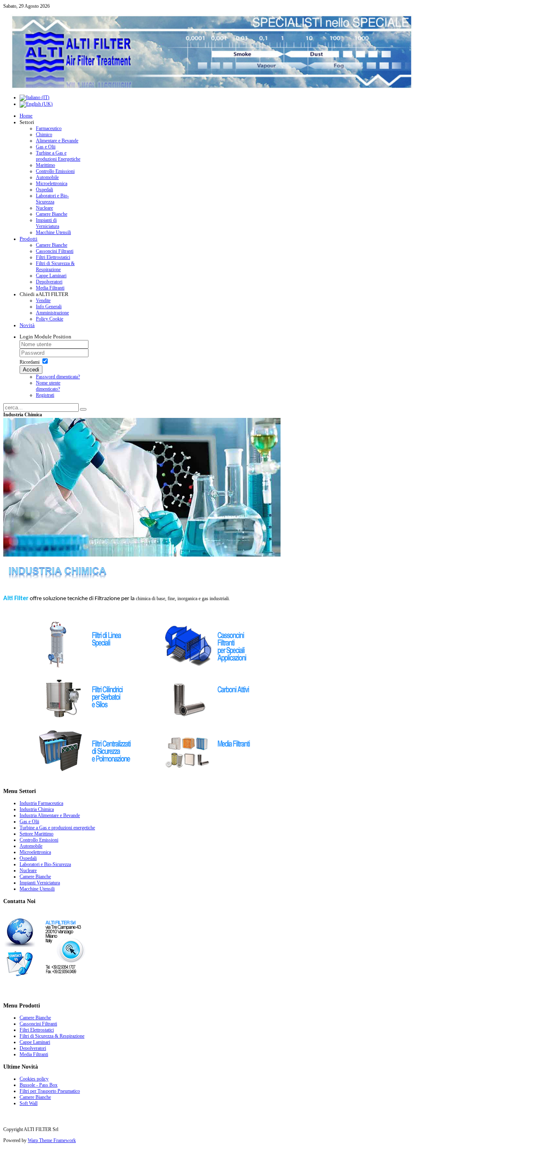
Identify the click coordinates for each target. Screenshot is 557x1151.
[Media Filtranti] (212, 777)
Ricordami (30, 362)
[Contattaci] (45, 976)
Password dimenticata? (58, 377)
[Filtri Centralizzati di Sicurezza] (86, 777)
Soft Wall (29, 1103)
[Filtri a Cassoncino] (212, 669)
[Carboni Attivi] (212, 723)
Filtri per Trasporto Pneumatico (50, 1091)
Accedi (31, 370)
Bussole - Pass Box (38, 1085)
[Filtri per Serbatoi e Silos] (86, 723)
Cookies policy (34, 1079)
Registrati (45, 395)
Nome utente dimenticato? (48, 386)
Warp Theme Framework (52, 1140)
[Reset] (83, 409)
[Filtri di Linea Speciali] (86, 669)
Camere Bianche (35, 1097)
